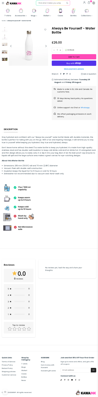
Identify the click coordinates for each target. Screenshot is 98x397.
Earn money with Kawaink (47, 366)
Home (3, 21)
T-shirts (24, 364)
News (23, 380)
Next (46, 46)
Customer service (9, 375)
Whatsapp (85, 107)
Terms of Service (8, 362)
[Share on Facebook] (60, 74)
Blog (43, 362)
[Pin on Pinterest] (67, 74)
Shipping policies (9, 371)
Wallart (24, 370)
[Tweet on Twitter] (63, 74)
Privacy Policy (7, 365)
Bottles (24, 377)
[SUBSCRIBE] (93, 370)
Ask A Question (89, 74)
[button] (93, 3)
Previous (11, 46)
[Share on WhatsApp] (70, 74)
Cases (24, 374)
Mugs (23, 367)
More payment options (74, 69)
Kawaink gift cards (48, 371)
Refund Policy (7, 368)
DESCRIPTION (11, 129)
